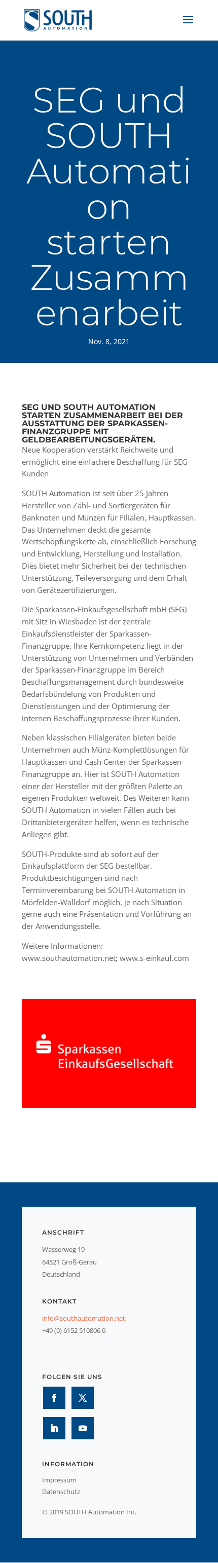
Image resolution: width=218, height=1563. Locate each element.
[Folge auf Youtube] (82, 1428)
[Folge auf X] (82, 1398)
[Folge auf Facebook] (54, 1398)
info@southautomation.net (83, 1318)
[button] (18, 1545)
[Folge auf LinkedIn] (54, 1428)
